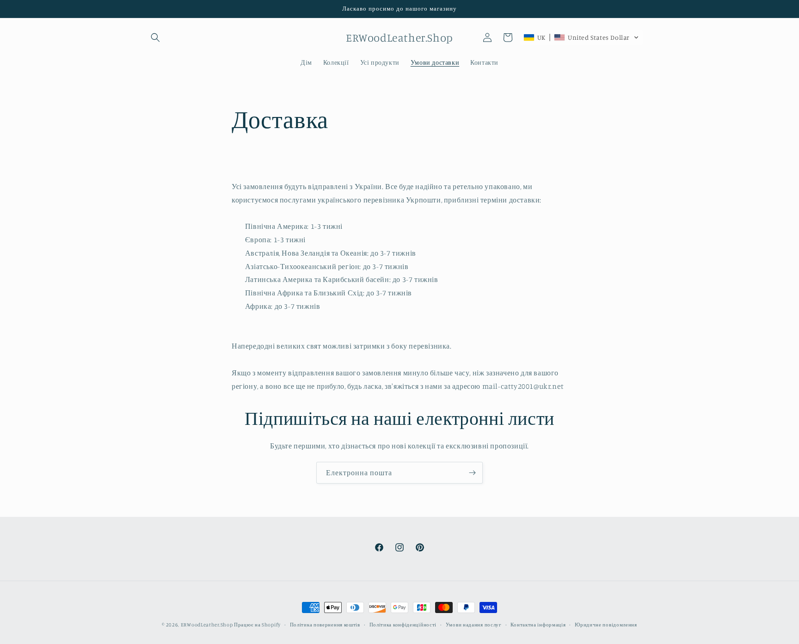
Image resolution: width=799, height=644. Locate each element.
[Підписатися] (472, 473)
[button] (155, 37)
